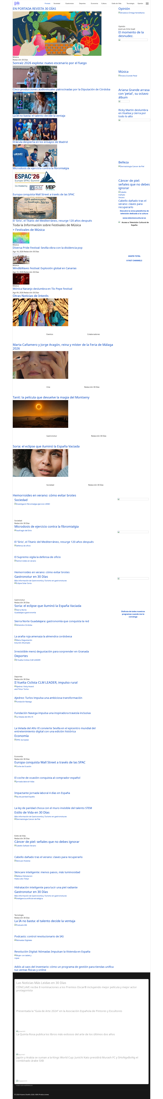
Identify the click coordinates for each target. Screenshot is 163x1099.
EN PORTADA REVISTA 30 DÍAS (34, 8)
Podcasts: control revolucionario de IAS (39, 936)
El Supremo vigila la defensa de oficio (37, 557)
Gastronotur (69, 3)
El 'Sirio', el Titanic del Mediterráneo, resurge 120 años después (52, 220)
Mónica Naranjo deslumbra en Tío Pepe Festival (42, 288)
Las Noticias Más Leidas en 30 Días (41, 983)
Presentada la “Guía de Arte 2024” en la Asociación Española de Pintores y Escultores (69, 1011)
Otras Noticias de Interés (30, 296)
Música (123, 71)
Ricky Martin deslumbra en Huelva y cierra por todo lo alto (133, 113)
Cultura (103, 3)
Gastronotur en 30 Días (31, 576)
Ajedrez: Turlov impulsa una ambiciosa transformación (48, 698)
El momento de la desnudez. (131, 34)
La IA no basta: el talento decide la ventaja (39, 115)
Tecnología (130, 3)
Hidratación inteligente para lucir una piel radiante (46, 887)
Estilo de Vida (116, 3)
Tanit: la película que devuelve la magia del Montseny (51, 397)
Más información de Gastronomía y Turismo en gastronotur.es (40, 580)
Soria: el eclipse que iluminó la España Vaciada (46, 446)
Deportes (82, 3)
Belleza (123, 162)
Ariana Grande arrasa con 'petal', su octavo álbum (134, 93)
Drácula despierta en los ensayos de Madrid (40, 142)
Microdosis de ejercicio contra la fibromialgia (41, 168)
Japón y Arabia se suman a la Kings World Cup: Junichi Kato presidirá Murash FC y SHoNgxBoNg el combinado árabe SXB (77, 1059)
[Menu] (147, 3)
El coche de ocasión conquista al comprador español (47, 777)
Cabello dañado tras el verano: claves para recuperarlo (132, 204)
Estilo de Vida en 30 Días (31, 812)
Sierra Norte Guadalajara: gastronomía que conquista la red (51, 621)
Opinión (140, 3)
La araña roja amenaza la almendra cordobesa (43, 636)
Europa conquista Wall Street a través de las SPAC (44, 194)
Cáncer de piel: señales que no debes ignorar (134, 184)
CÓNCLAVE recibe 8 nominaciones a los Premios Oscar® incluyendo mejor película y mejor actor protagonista (76, 988)
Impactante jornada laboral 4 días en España (42, 793)
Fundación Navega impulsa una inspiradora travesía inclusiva (52, 713)
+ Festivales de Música (29, 229)
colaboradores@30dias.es (24, 1085)
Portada (47, 3)
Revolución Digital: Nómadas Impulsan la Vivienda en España (52, 951)
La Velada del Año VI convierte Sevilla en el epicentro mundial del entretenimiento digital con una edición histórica (55, 729)
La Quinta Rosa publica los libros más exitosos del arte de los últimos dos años (65, 1034)
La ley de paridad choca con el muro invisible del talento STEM (53, 808)
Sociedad (57, 3)
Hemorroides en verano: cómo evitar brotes (44, 495)
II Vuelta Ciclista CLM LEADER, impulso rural (46, 682)
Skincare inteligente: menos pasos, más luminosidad (47, 872)
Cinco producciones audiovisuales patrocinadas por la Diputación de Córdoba (61, 89)
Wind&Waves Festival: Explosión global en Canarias (45, 268)
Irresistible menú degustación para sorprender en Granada (51, 651)
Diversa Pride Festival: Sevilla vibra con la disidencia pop (47, 247)
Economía (94, 3)
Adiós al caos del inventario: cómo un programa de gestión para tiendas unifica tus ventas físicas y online (64, 968)
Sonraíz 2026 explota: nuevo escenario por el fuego (50, 63)
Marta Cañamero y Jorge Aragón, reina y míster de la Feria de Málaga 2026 (63, 346)
